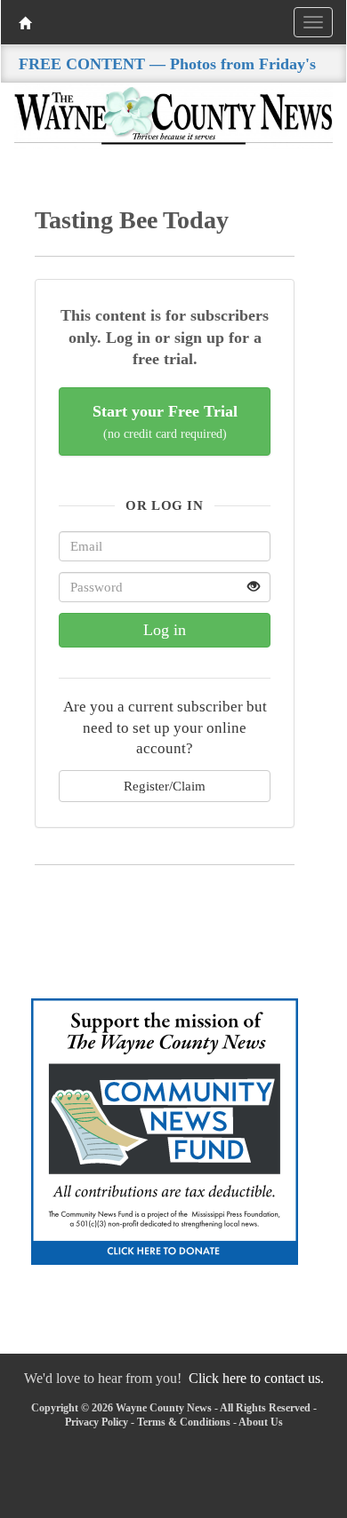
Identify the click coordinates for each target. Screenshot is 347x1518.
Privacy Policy (96, 1422)
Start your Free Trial (165, 421)
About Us (260, 1422)
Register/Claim (165, 785)
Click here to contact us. (256, 1378)
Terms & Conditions (183, 1422)
